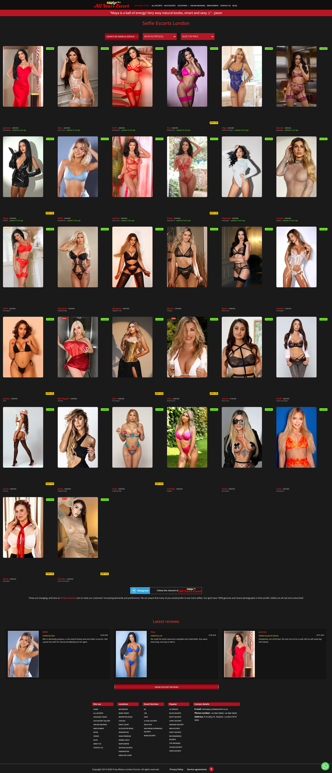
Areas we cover (125, 755)
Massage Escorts (176, 725)
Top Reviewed (174, 743)
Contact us (225, 6)
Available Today (141, 6)
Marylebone (124, 744)
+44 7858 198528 (217, 713)
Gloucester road (126, 728)
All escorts (98, 713)
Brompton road (125, 717)
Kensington (124, 732)
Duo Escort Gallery (101, 721)
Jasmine (263, 632)
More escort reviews (166, 687)
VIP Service (173, 709)
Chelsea (122, 721)
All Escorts (157, 6)
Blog (235, 6)
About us (97, 744)
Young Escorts (175, 747)
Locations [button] (182, 6)
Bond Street (124, 713)
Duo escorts (169, 6)
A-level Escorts (150, 721)
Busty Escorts (175, 717)
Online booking (197, 6)
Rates (95, 732)
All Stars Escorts (68, 598)
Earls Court (124, 725)
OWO (146, 717)
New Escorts (174, 728)
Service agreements (197, 769)
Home (95, 709)
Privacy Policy (176, 769)
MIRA (45, 632)
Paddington (124, 751)
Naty (153, 632)
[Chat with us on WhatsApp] (325, 766)
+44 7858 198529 (230, 713)
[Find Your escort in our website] (111, 4)
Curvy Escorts (175, 721)
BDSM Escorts (149, 736)
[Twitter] (211, 769)
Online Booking (100, 725)
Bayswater (123, 709)
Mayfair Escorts (125, 748)
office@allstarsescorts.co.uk (215, 709)
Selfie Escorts (175, 713)
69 (145, 709)
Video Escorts (175, 751)
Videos (96, 736)
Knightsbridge (125, 736)
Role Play (148, 725)
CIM (145, 713)
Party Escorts (175, 732)
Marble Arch (124, 740)
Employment (212, 6)
